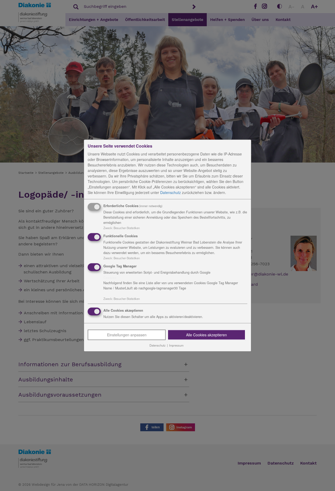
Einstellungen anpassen (127, 335)
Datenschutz (170, 192)
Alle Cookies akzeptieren (206, 335)
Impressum (176, 345)
